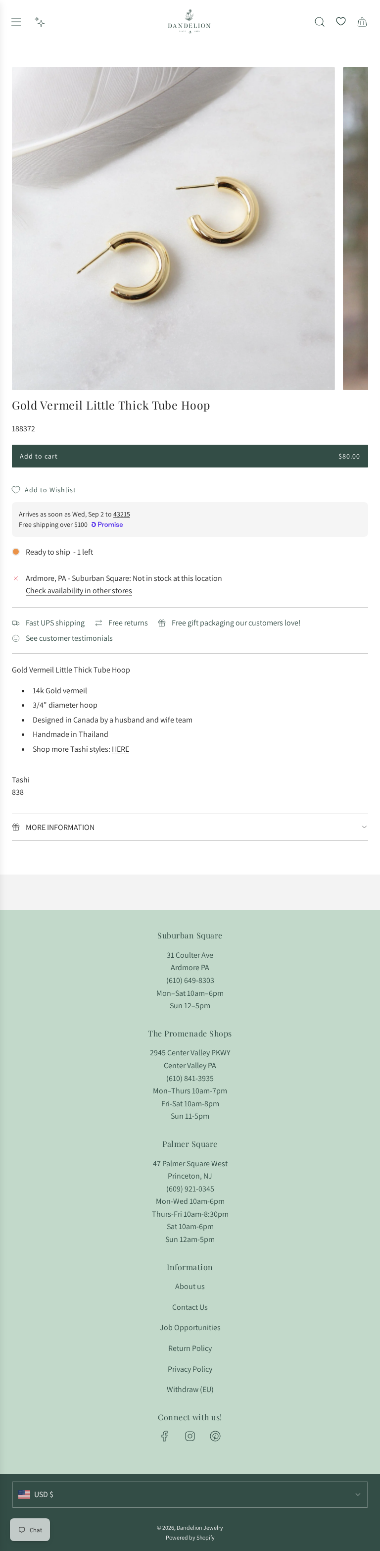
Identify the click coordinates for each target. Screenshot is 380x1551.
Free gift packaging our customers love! (236, 623)
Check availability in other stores (79, 590)
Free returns (128, 623)
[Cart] (362, 22)
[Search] (320, 22)
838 (18, 792)
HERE (120, 749)
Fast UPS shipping (55, 623)
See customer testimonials (69, 638)
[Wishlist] (341, 22)
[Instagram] (190, 1436)
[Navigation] (16, 22)
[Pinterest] (215, 1436)
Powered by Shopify (190, 1537)
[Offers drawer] (39, 22)
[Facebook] (165, 1436)
